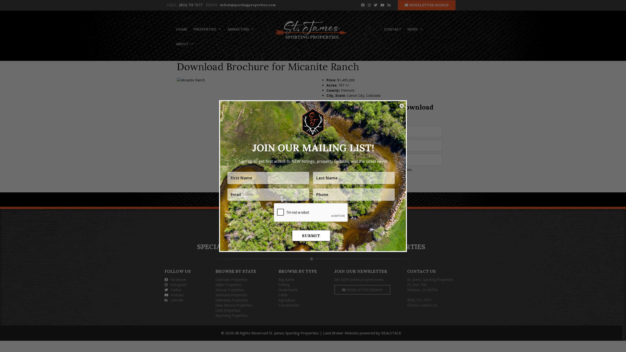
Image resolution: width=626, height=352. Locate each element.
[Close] (402, 105)
